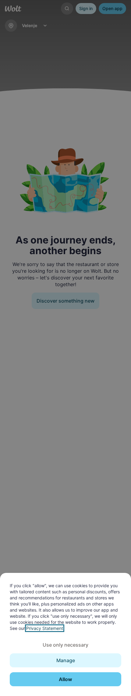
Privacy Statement (44, 628)
